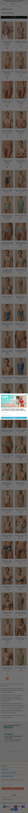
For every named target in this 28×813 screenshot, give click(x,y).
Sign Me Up (14, 417)
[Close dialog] (27, 394)
